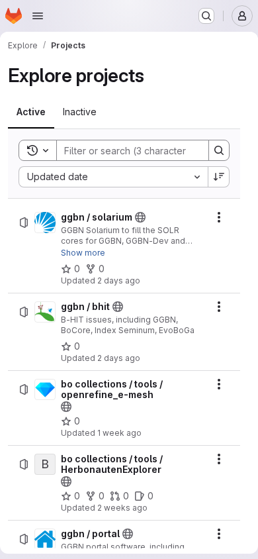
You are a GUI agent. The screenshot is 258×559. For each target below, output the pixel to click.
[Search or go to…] (206, 16)
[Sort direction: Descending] (219, 176)
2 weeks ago (122, 508)
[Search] (219, 150)
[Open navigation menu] (37, 15)
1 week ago (119, 433)
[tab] (31, 111)
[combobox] (113, 176)
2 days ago (118, 280)
